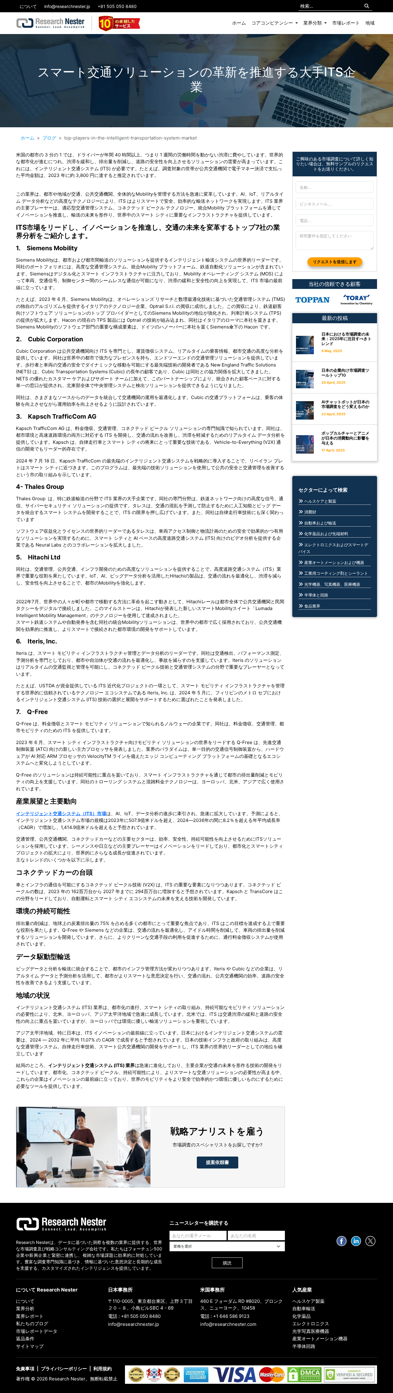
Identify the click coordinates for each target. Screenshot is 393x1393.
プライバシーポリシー (64, 1369)
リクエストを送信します (335, 261)
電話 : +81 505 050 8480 (134, 1316)
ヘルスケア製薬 (308, 1301)
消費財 (310, 511)
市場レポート (346, 23)
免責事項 (25, 1369)
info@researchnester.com (228, 1324)
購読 (227, 1262)
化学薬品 (301, 1316)
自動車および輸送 (320, 522)
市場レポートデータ (36, 1331)
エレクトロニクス (310, 1323)
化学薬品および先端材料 (326, 533)
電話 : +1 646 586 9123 (225, 1316)
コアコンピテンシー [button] (272, 23)
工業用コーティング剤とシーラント (336, 573)
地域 (370, 23)
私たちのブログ (32, 1323)
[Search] (367, 6)
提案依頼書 (217, 1162)
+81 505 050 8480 (117, 6)
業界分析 (25, 1308)
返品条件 (25, 1338)
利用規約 (102, 1369)
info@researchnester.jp (67, 6)
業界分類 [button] (313, 23)
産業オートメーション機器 (320, 1338)
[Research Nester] (50, 23)
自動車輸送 (303, 1308)
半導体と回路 (316, 595)
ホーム (239, 23)
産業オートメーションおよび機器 (334, 562)
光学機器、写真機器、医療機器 (332, 584)
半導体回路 (303, 1346)
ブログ (49, 138)
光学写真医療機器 (310, 1331)
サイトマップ (30, 1346)
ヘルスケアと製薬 (320, 501)
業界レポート (30, 1316)
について (28, 6)
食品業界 (312, 606)
